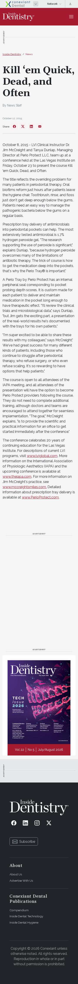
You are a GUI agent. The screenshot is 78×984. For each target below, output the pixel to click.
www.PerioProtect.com (40, 497)
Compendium (19, 910)
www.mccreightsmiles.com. (25, 487)
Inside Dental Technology (26, 916)
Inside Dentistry (12, 54)
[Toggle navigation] (71, 17)
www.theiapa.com (17, 477)
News (29, 54)
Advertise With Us (21, 880)
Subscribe (27, 842)
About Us (16, 874)
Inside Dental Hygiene (24, 922)
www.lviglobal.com (42, 456)
